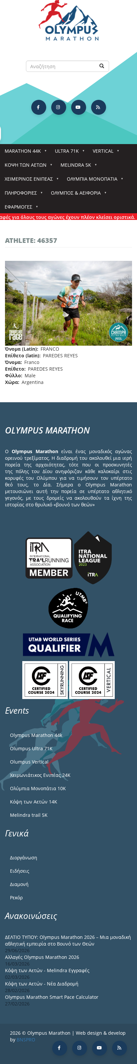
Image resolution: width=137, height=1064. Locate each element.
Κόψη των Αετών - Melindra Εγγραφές (47, 970)
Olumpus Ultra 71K (31, 748)
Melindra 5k (73, 167)
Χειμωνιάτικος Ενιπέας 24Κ (40, 775)
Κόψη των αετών (23, 167)
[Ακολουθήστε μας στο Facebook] (38, 107)
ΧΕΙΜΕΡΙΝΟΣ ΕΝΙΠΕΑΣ (26, 181)
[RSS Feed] (98, 107)
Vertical (100, 153)
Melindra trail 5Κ (29, 815)
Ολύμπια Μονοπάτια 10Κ (38, 788)
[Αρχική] (68, 23)
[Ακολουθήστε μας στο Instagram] (58, 107)
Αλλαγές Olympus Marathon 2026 (42, 957)
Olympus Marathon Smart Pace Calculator (51, 997)
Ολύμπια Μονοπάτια (89, 181)
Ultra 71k (64, 153)
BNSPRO (26, 1039)
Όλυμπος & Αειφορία (73, 195)
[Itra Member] (49, 557)
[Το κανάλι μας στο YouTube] (78, 107)
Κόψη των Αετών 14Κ (33, 801)
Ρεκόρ (16, 897)
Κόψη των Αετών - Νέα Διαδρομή (41, 983)
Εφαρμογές (16, 209)
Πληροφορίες (18, 195)
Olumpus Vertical (29, 762)
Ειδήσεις (19, 871)
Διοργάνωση (23, 857)
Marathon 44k (20, 153)
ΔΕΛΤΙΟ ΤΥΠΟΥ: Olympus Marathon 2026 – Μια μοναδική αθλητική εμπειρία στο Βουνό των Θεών (68, 940)
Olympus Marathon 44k (36, 735)
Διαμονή (19, 884)
